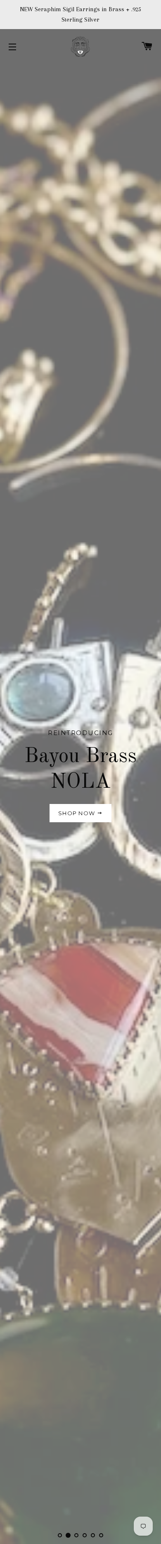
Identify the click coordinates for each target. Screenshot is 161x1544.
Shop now (77, 813)
